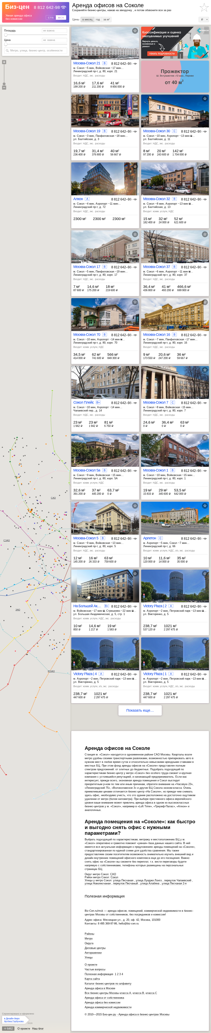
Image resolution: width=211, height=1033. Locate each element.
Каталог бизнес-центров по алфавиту (108, 983)
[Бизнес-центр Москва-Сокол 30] (175, 114)
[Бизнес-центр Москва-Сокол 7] (175, 386)
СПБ (51, 17)
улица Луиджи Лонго (149, 880)
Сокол (114, 877)
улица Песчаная (123, 880)
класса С (151, 993)
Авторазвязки (93, 952)
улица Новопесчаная (98, 883)
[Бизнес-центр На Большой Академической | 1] (105, 589)
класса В (138, 993)
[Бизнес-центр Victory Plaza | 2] (175, 589)
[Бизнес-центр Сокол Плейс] (105, 386)
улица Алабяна (149, 883)
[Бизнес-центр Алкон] (105, 182)
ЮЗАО (51, 671)
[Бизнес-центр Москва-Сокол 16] (175, 318)
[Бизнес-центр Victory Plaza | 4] (105, 657)
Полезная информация (99, 974)
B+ (98, 402)
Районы (89, 933)
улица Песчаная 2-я (174, 883)
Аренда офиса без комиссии (102, 1002)
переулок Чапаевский (177, 880)
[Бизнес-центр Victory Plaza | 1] (175, 657)
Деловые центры (95, 948)
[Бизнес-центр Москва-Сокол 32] (175, 182)
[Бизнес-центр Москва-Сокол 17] (105, 250)
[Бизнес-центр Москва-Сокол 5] (105, 521)
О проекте (24, 1028)
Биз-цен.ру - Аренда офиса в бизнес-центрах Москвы (136, 1014)
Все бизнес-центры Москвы (102, 993)
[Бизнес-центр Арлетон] (175, 521)
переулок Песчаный (125, 883)
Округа (89, 943)
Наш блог (38, 1028)
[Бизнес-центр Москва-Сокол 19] (105, 114)
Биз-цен (17, 7)
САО (53, 498)
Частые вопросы (95, 969)
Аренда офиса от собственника (104, 997)
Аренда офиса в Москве (100, 988)
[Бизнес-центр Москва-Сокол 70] (105, 318)
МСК (61, 17)
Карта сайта (92, 978)
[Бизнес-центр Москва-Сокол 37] (175, 250)
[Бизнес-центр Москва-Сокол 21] (105, 46)
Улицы (89, 957)
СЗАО (7, 540)
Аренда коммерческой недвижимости (108, 1007)
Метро (89, 938)
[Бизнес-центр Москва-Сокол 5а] (105, 454)
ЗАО (17, 609)
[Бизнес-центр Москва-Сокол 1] (175, 454)
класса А (125, 993)
